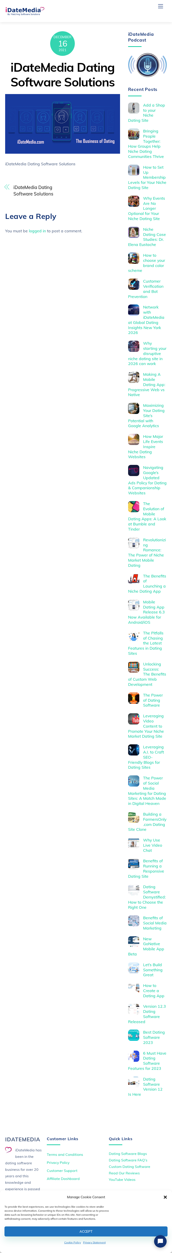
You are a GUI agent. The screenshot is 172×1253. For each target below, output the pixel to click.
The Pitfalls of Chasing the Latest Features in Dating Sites (146, 643)
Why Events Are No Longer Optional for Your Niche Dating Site (146, 208)
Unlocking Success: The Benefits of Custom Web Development (147, 674)
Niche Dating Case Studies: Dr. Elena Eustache (147, 237)
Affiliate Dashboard (63, 1178)
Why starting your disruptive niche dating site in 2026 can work (147, 353)
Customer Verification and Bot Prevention (146, 289)
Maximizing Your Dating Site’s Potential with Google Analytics (146, 415)
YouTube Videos (122, 1179)
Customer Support (62, 1170)
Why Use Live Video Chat (152, 845)
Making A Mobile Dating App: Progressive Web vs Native (147, 384)
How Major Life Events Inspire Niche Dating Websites (145, 446)
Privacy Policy (58, 1162)
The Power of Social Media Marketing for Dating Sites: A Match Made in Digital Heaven (147, 790)
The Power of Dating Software (153, 700)
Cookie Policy (72, 1242)
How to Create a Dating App (153, 990)
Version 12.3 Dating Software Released (147, 1014)
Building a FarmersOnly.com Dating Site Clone (147, 822)
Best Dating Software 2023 (154, 1037)
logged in (37, 230)
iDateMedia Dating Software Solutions (63, 74)
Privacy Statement (94, 1242)
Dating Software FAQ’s (128, 1160)
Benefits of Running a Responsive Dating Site (146, 868)
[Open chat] (160, 1241)
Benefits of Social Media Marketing (155, 922)
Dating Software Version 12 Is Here (145, 1087)
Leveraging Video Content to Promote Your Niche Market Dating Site (146, 726)
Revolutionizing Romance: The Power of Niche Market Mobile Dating (147, 552)
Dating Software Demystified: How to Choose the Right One (147, 897)
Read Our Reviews (124, 1173)
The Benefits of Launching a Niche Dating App (147, 583)
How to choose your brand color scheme (146, 263)
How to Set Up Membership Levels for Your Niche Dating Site (147, 177)
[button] (165, 1197)
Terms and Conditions (65, 1154)
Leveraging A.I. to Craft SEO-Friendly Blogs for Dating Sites (146, 757)
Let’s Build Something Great (153, 969)
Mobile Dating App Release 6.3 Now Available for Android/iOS (146, 612)
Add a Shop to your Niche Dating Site (146, 113)
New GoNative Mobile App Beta (146, 946)
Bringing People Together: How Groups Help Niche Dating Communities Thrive (146, 143)
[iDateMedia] (25, 13)
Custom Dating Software (129, 1166)
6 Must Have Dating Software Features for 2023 (147, 1061)
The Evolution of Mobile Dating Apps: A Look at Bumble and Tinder (147, 516)
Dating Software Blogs (128, 1153)
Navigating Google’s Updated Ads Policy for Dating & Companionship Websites (147, 480)
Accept (86, 1231)
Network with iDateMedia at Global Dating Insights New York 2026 (146, 319)
